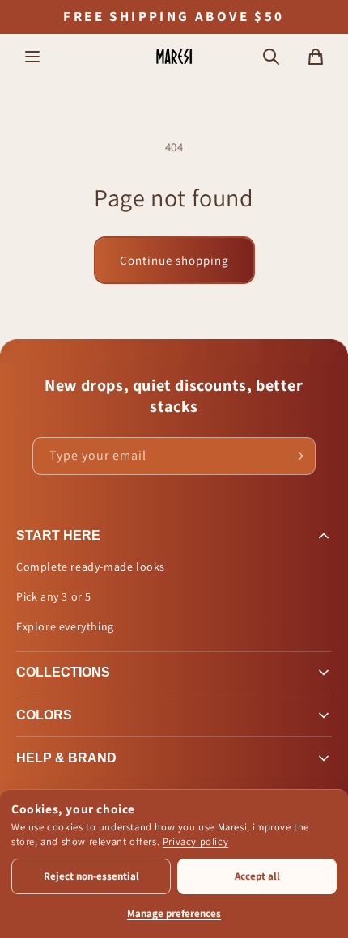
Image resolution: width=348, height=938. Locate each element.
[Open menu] (32, 56)
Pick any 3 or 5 (53, 596)
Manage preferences (174, 913)
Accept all (257, 876)
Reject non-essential (91, 876)
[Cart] (315, 56)
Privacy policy (195, 841)
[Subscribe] (297, 456)
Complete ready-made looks (90, 566)
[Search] (271, 56)
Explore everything (65, 626)
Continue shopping (174, 260)
